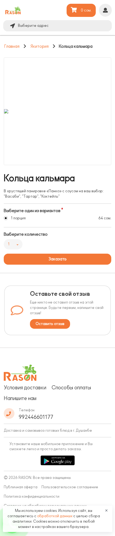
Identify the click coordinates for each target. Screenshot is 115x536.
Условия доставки (25, 387)
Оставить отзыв (50, 324)
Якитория (39, 46)
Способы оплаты (71, 387)
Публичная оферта (20, 487)
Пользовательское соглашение (69, 487)
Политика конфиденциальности (31, 496)
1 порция (18, 218)
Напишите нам (20, 398)
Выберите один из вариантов (32, 210)
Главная (12, 46)
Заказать (57, 259)
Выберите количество (26, 234)
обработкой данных (55, 516)
